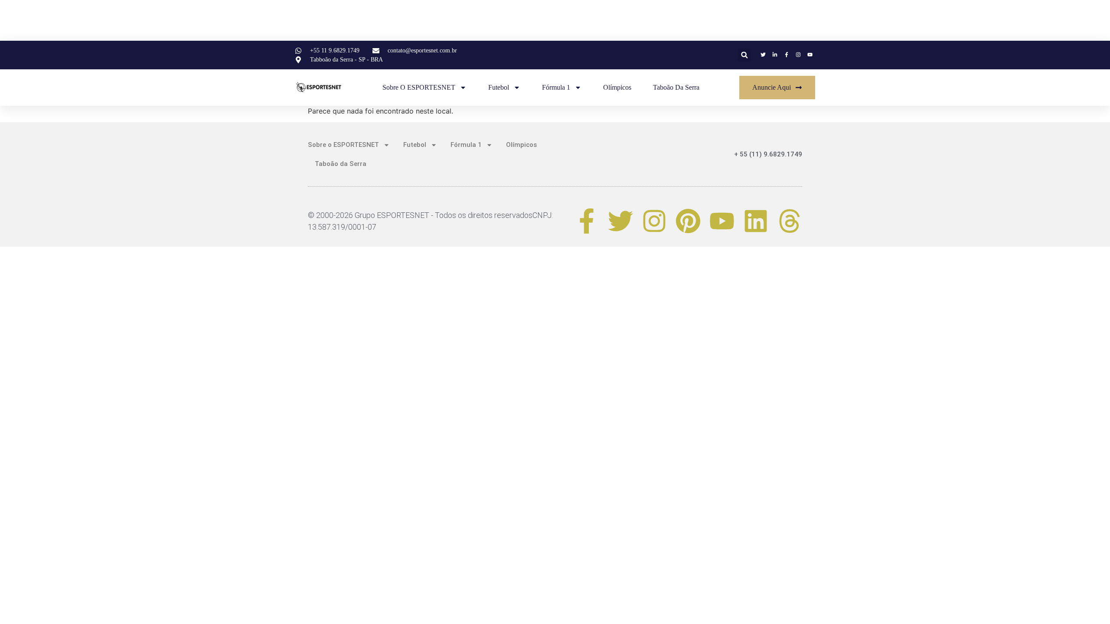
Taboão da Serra (676, 87)
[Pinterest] (688, 221)
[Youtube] (722, 221)
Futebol (498, 87)
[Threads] (789, 221)
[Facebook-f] (586, 221)
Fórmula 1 (556, 87)
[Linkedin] (755, 221)
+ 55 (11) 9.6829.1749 (768, 154)
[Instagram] (654, 221)
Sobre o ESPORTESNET (418, 87)
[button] (744, 55)
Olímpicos (617, 87)
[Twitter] (620, 221)
